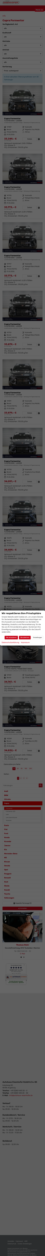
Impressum (25, 642)
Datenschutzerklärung (10, 642)
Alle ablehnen (24, 637)
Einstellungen (37, 637)
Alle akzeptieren (11, 637)
